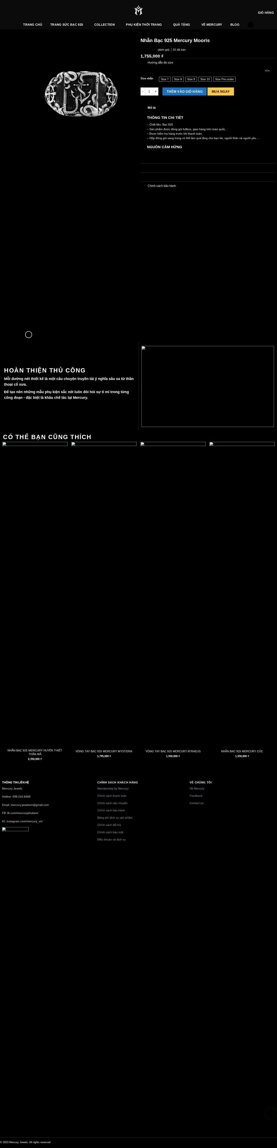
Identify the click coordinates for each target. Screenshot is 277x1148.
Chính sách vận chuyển (112, 803)
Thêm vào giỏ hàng (185, 91)
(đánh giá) (164, 49)
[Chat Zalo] (270, 1123)
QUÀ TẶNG (181, 24)
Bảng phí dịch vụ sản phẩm (114, 817)
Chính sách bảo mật (110, 832)
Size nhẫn (147, 78)
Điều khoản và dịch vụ (111, 839)
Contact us (196, 803)
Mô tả (152, 107)
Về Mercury (211, 24)
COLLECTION (104, 24)
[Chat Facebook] (270, 1132)
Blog (234, 24)
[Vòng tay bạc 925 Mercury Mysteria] (103, 594)
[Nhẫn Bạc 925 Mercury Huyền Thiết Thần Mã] (35, 594)
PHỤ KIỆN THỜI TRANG (144, 24)
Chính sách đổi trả (109, 825)
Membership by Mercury (113, 788)
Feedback (196, 795)
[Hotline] (270, 1113)
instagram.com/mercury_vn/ (25, 821)
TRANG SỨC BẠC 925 (66, 24)
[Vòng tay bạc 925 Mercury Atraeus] (173, 594)
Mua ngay (221, 91)
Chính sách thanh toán (112, 795)
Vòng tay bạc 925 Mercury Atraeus (173, 751)
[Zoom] (28, 334)
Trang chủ (32, 24)
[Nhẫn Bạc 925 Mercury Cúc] (242, 594)
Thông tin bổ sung (159, 168)
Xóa (267, 70)
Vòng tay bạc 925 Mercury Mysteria (104, 751)
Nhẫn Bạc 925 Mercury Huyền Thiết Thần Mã (35, 752)
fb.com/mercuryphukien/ (22, 813)
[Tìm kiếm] (250, 25)
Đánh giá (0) (156, 177)
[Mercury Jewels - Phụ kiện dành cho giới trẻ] (138, 10)
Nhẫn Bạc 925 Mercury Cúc (242, 751)
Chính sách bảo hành (111, 810)
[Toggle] (144, 63)
